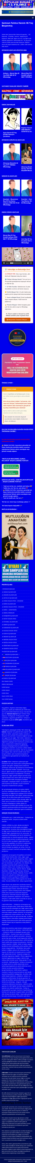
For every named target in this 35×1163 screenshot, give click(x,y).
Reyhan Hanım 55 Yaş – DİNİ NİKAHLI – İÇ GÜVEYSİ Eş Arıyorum (11, 129)
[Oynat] (4, 263)
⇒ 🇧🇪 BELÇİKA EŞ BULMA (9, 660)
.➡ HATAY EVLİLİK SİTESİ (9, 619)
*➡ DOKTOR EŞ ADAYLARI (9, 651)
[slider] (16, 263)
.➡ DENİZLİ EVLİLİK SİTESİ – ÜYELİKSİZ (13, 607)
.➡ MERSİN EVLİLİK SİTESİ (9, 639)
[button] (33, 17)
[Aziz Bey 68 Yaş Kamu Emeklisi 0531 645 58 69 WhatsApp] (11, 226)
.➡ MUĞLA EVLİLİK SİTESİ (9, 642)
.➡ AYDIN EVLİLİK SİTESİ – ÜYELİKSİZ (12, 601)
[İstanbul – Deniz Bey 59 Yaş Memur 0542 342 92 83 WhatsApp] (11, 188)
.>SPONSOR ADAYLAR (8, 589)
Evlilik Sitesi (5, 693)
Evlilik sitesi (28, 906)
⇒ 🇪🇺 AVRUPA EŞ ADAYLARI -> (10, 654)
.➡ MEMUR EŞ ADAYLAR (9, 636)
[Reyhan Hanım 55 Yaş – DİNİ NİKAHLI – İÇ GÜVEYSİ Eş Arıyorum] (11, 116)
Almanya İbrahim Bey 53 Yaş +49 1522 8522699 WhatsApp (11, 169)
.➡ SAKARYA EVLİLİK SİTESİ (10, 648)
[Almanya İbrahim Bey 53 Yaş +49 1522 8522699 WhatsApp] (11, 153)
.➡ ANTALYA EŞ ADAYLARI (9, 598)
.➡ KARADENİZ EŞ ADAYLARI (10, 627)
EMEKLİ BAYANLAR (7, 684)
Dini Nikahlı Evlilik (7, 681)
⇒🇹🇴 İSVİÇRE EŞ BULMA (9, 675)
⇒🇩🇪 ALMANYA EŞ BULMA (9, 672)
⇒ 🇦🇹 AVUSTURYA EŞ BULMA (10, 657)
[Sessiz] (28, 263)
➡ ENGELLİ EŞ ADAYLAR (9, 678)
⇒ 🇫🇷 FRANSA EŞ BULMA (9, 666)
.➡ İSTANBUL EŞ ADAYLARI (10, 622)
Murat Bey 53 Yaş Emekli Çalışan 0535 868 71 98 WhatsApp (10, 75)
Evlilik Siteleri (6, 690)
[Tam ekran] (31, 263)
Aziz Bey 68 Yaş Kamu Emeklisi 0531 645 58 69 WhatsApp (11, 241)
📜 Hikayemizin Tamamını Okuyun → (17, 319)
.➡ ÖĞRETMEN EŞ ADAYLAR (10, 645)
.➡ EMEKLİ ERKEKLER (8, 613)
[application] (17, 256)
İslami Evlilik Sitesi (7, 696)
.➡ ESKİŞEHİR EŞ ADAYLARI (10, 616)
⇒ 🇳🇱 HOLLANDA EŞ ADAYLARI (11, 669)
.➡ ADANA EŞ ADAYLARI (9, 592)
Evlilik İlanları (6, 687)
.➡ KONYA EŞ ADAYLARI (9, 633)
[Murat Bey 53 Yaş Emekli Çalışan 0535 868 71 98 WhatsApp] (11, 62)
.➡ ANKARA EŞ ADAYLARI (9, 595)
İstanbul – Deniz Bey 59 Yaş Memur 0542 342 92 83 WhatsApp (11, 201)
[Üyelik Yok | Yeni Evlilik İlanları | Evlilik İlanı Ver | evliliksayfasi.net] (17, 7)
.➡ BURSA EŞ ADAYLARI (9, 604)
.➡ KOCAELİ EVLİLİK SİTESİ (9, 631)
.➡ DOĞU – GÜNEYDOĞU (9, 610)
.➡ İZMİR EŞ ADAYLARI (8, 625)
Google (30, 829)
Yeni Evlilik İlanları (7, 699)
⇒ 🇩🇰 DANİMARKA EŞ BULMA (10, 663)
